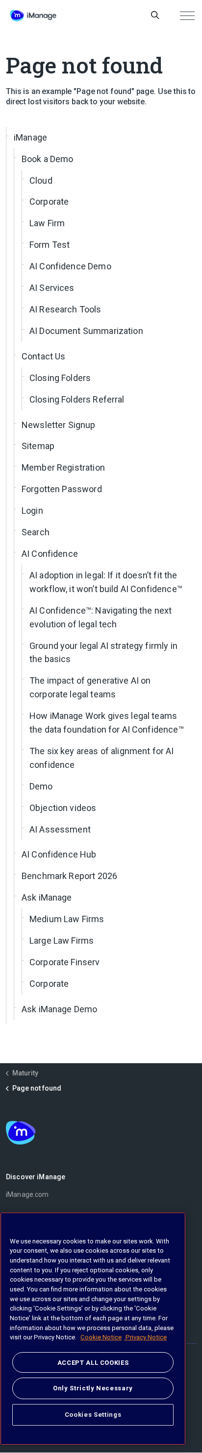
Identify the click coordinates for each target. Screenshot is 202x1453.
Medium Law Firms (66, 919)
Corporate (49, 201)
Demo (41, 786)
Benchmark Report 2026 (69, 876)
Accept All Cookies (93, 1362)
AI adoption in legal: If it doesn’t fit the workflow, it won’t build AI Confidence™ (105, 582)
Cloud (40, 180)
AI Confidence (50, 553)
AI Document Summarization (86, 331)
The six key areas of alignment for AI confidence (101, 758)
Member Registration (63, 467)
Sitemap (38, 446)
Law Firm (47, 223)
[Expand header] (187, 15)
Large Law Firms (61, 940)
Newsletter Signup (59, 425)
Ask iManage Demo (59, 1009)
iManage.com (27, 1194)
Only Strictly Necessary (93, 1388)
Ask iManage (47, 897)
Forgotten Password (62, 489)
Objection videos (62, 808)
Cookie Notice (101, 1337)
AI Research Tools (65, 309)
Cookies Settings (93, 1414)
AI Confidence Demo (70, 266)
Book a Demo (48, 159)
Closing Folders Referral (77, 399)
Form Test (49, 244)
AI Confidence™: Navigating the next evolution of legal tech (100, 617)
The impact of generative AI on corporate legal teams (90, 687)
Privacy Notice (145, 1337)
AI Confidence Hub (59, 854)
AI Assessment (60, 829)
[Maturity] (33, 15)
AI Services (52, 288)
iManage (30, 137)
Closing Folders (60, 378)
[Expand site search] (155, 15)
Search (36, 532)
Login (32, 510)
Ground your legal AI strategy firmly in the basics (103, 653)
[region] (93, 1328)
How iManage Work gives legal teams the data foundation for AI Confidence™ (106, 723)
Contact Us (44, 356)
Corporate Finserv (64, 962)
